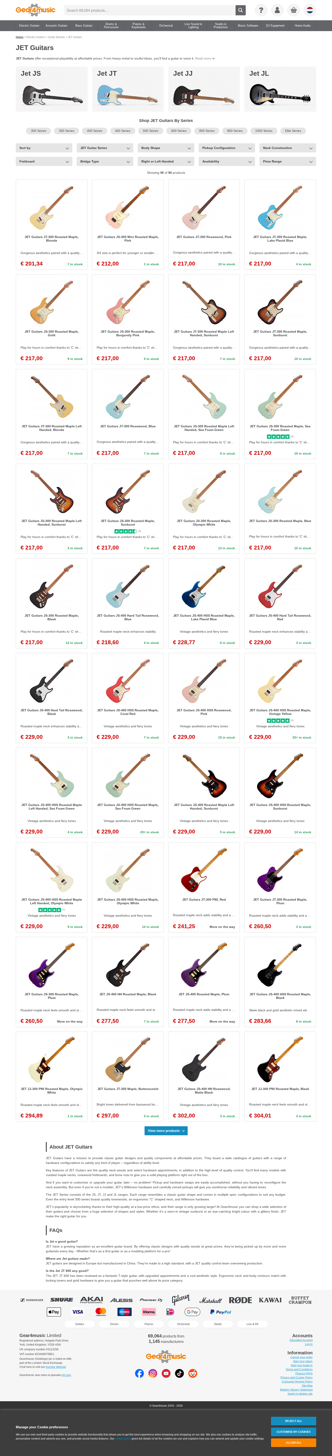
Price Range (272, 161)
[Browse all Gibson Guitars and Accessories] (184, 1300)
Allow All (294, 1442)
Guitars (79, 1324)
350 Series (66, 131)
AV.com (66, 1375)
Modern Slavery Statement (296, 1389)
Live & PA (252, 1324)
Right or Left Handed (157, 161)
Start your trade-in (302, 1365)
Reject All (293, 1421)
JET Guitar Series (93, 148)
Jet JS (31, 73)
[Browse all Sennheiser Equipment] (35, 1300)
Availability (210, 161)
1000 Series (263, 131)
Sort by (24, 148)
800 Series (207, 131)
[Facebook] (139, 1376)
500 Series (150, 131)
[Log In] (277, 10)
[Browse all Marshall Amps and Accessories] (214, 1300)
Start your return (303, 1361)
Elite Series (293, 131)
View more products (164, 1131)
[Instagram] (152, 1376)
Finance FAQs (304, 1373)
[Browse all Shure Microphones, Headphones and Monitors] (65, 1300)
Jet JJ (183, 73)
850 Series (235, 131)
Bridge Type (89, 161)
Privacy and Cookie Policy (297, 1377)
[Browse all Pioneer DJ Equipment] (154, 1300)
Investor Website (56, 1367)
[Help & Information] (261, 10)
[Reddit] (192, 1376)
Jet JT (107, 73)
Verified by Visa (277, 1312)
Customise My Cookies (294, 1431)
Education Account (301, 1340)
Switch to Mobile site (300, 1393)
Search (241, 10)
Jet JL (259, 73)
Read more (203, 58)
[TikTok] (179, 1376)
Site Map (307, 1385)
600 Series (179, 131)
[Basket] (294, 10)
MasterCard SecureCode (250, 1312)
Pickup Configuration (218, 148)
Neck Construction (277, 148)
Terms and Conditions (299, 1369)
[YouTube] (166, 1376)
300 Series (38, 131)
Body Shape (150, 148)
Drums (114, 1324)
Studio (218, 1324)
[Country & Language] (310, 10)
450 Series (122, 131)
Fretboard (27, 161)
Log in (309, 1344)
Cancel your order (301, 1357)
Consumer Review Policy (297, 1381)
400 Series (94, 131)
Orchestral (183, 1324)
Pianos (149, 1324)
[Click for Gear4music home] (35, 10)
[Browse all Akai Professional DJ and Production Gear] (95, 1300)
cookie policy (123, 1438)
